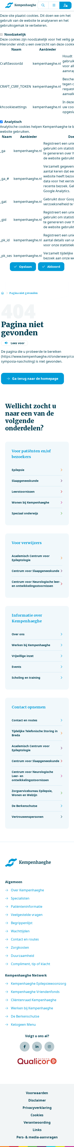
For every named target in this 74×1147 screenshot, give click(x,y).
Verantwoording (37, 1122)
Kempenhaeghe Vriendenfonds (35, 991)
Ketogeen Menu (23, 1024)
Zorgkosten (20, 947)
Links (37, 1130)
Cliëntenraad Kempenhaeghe (33, 1000)
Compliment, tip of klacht (30, 964)
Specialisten (20, 898)
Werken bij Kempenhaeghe (32, 1008)
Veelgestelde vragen (27, 914)
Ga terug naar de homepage (35, 378)
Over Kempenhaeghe (27, 890)
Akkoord (53, 266)
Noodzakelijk (15, 34)
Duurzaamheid (22, 955)
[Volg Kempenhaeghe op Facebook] (25, 1047)
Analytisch (13, 121)
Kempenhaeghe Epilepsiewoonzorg (38, 983)
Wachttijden (20, 931)
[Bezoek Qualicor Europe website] (37, 1061)
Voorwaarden (37, 1093)
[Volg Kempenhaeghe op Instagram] (49, 1047)
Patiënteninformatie (26, 906)
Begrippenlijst (21, 923)
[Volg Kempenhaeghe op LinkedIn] (37, 1047)
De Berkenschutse (25, 1016)
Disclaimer (37, 1100)
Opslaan (25, 266)
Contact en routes (25, 939)
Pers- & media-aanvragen (37, 1137)
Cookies (37, 1115)
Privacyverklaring (37, 1107)
